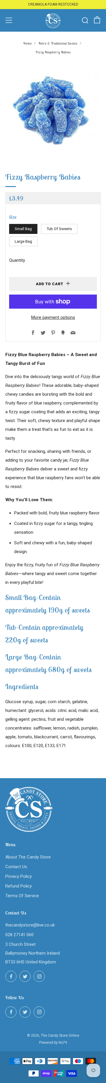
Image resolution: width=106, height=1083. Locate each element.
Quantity (17, 260)
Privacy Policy (18, 876)
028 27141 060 (19, 934)
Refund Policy (18, 886)
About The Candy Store (28, 857)
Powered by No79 (53, 1043)
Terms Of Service (22, 895)
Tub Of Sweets (59, 228)
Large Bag (23, 241)
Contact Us (16, 866)
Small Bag (23, 228)
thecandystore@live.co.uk (30, 925)
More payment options (53, 317)
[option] (53, 109)
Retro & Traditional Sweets (58, 43)
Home (27, 43)
